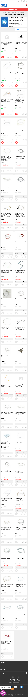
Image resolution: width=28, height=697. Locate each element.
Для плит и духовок (12, 12)
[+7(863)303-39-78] (20, 5)
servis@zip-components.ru (14, 682)
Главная (4, 12)
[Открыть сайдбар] (1, 1)
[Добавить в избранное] (8, 484)
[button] (3, 693)
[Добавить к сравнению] (11, 484)
